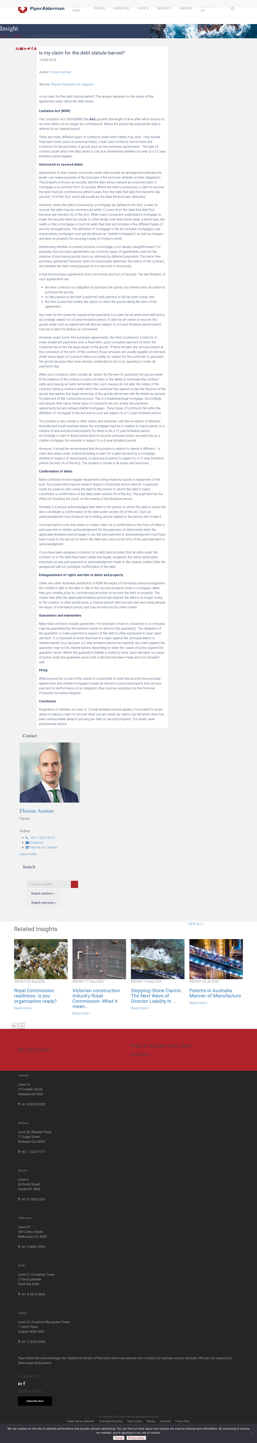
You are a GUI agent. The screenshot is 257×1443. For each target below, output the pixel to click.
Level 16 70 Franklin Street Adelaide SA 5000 (30, 1089)
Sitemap (151, 1421)
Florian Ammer (60, 72)
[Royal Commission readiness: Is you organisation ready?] (41, 959)
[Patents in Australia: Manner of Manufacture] (216, 959)
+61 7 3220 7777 (33, 1152)
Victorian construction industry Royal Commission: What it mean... (96, 998)
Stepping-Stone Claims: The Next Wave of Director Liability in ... (156, 996)
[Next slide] (21, 1026)
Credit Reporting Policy (111, 1421)
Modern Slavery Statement (80, 1421)
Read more (22, 1008)
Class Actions (134, 1421)
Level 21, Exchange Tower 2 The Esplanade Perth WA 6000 (36, 1279)
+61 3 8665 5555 (33, 1247)
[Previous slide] (14, 1026)
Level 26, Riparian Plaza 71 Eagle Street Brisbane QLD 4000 (34, 1137)
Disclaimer (165, 1421)
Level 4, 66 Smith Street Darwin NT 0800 (29, 1184)
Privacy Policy (182, 1421)
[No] (252, 1433)
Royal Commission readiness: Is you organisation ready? (35, 996)
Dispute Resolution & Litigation (72, 84)
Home (4, 36)
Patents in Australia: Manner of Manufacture (215, 993)
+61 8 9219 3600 (33, 1294)
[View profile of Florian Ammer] (56, 772)
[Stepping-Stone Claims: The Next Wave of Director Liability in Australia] (158, 959)
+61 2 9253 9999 (33, 1342)
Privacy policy (136, 1437)
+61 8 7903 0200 (33, 1199)
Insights (17, 36)
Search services (43, 903)
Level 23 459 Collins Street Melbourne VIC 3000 (32, 1232)
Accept (119, 1437)
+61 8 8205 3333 (33, 1104)
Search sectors (42, 893)
